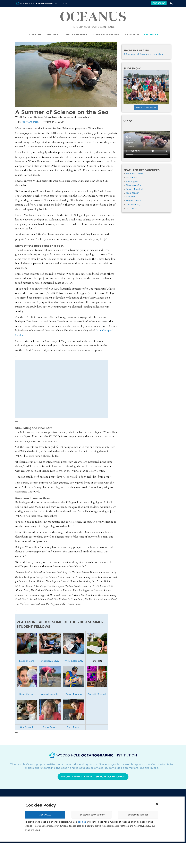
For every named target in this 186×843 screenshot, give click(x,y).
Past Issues (151, 34)
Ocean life (35, 34)
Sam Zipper (73, 727)
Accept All (45, 815)
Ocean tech (131, 34)
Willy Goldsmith (74, 660)
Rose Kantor (26, 694)
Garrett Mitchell (97, 694)
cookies (82, 822)
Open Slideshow (146, 107)
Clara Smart (50, 727)
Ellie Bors (130, 196)
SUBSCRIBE (159, 3)
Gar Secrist (26, 727)
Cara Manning (74, 694)
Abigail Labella (49, 694)
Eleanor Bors (26, 660)
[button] (156, 803)
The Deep (52, 34)
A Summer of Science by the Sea (143, 54)
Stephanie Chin (50, 660)
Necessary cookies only (92, 815)
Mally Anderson (30, 122)
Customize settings (138, 815)
